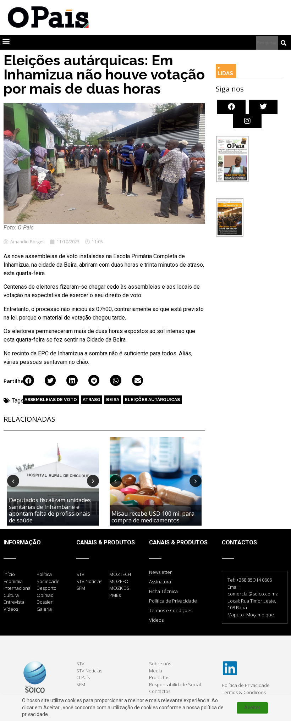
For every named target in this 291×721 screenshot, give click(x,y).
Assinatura (160, 581)
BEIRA (112, 399)
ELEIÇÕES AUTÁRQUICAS (152, 399)
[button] (6, 40)
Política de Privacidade (173, 601)
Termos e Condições (170, 610)
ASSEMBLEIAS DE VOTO (50, 399)
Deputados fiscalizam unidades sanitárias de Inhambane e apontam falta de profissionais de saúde (50, 510)
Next (93, 481)
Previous (13, 481)
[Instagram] (247, 121)
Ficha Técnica (163, 591)
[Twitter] (263, 107)
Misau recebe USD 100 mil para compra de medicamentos (152, 517)
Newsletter (160, 572)
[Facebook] (231, 107)
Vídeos (156, 620)
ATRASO (91, 399)
